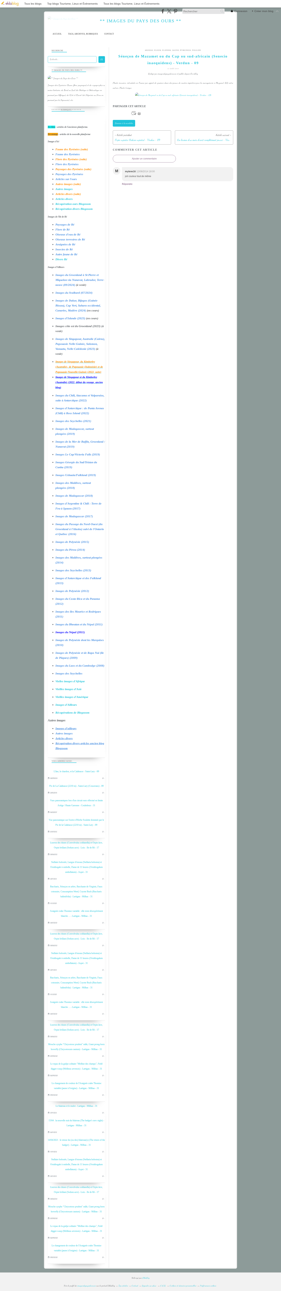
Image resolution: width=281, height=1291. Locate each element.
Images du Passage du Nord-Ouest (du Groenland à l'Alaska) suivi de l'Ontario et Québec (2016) (79, 529)
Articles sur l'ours (66, 179)
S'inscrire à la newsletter (124, 123)
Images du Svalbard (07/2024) (74, 292)
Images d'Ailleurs (66, 704)
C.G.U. (163, 1285)
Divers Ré (61, 259)
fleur (157, 50)
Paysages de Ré (64, 224)
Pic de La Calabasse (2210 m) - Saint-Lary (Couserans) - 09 (76, 786)
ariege (149, 50)
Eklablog (145, 1277)
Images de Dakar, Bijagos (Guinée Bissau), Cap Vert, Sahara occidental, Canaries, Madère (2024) (78, 305)
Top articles (123, 1285)
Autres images (64, 189)
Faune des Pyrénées (67, 154)
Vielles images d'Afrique (70, 681)
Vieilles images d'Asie (68, 689)
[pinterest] (175, 11)
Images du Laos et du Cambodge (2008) (79, 665)
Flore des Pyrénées (67, 164)
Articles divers (64, 198)
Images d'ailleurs (65, 728)
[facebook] (162, 11)
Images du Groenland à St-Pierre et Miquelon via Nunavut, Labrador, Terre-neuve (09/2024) (79, 279)
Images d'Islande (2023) (70, 318)
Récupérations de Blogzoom (72, 712)
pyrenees (185, 50)
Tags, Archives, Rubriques (83, 34)
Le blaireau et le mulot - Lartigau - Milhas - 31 (76, 1106)
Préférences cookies (208, 1285)
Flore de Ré (62, 229)
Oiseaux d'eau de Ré (67, 234)
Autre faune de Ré (66, 254)
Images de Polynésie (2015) (72, 541)
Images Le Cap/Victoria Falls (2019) (77, 454)
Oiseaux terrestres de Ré (70, 239)
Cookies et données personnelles (183, 1285)
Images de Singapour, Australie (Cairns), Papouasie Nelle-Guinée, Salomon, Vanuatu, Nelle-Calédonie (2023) (80, 343)
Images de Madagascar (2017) (74, 516)
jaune (175, 50)
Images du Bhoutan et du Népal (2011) (79, 624)
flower (166, 50)
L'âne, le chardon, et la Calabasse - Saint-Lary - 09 (76, 771)
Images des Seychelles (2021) (73, 421)
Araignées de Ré (65, 244)
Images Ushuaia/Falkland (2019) (75, 475)
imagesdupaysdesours (86, 1285)
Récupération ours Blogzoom (73, 203)
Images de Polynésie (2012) (72, 591)
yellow (196, 50)
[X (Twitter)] (169, 11)
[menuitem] (57, 34)
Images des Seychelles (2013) (73, 570)
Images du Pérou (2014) (70, 549)
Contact (109, 34)
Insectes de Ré (64, 249)
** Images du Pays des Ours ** (140, 21)
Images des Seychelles (68, 673)
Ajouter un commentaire (144, 158)
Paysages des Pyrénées (69, 174)
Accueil (57, 34)
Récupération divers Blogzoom (74, 208)
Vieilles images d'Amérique (71, 696)
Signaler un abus (149, 1285)
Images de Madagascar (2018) (74, 495)
